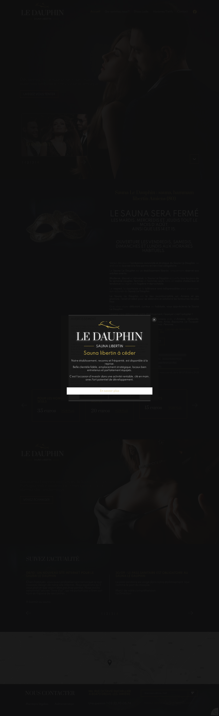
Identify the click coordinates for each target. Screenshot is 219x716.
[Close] (154, 319)
